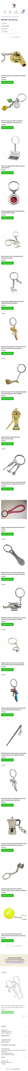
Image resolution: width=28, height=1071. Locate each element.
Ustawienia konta (5, 1041)
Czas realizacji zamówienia (8, 1054)
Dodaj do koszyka (7, 82)
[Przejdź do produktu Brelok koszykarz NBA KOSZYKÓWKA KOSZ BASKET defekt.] (14, 193)
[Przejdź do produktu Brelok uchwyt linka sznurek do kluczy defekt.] (14, 509)
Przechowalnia (5, 1042)
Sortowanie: (4, 28)
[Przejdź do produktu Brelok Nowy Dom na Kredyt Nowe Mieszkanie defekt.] (14, 238)
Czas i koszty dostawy (7, 1053)
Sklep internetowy (12, 1069)
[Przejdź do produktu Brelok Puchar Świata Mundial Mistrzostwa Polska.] (14, 419)
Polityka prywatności (6, 1031)
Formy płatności (5, 1048)
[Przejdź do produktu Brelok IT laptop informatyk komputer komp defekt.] (14, 148)
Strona (13, 37)
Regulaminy (4, 1030)
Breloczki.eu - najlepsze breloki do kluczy (10, 16)
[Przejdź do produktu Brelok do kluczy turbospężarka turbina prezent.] (14, 57)
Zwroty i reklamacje (6, 1033)
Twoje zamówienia (6, 1039)
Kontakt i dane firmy (6, 1062)
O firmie (3, 1064)
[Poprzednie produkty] (11, 946)
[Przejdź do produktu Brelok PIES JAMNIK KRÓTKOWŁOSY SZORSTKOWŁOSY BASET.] (14, 283)
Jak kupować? (5, 1061)
